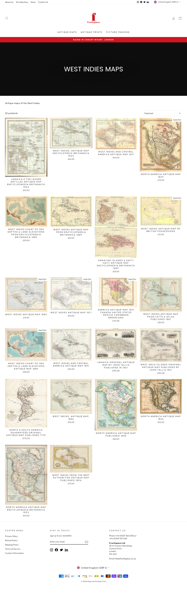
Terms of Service (12, 549)
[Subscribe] (86, 542)
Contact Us (43, 2)
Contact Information (14, 553)
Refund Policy (11, 540)
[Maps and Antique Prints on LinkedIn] (66, 549)
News (33, 2)
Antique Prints (91, 32)
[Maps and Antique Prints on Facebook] (56, 549)
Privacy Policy (11, 536)
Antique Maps (67, 32)
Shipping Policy (12, 545)
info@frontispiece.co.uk (125, 558)
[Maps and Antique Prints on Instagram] (51, 549)
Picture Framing (118, 32)
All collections (22, 2)
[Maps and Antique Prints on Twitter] (61, 549)
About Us (9, 2)
